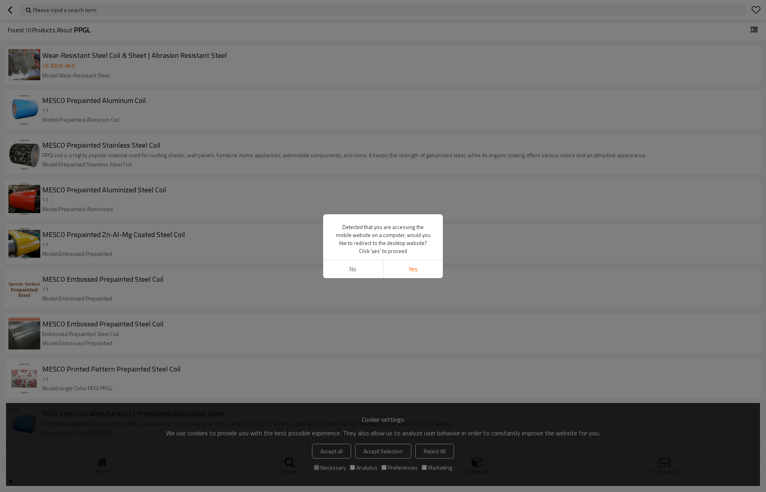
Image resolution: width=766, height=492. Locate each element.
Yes (413, 269)
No (352, 269)
